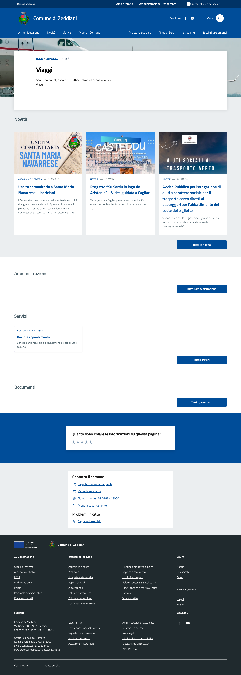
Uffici (17, 577)
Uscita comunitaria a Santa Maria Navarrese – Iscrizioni (46, 190)
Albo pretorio (124, 4)
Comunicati (183, 572)
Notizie (94, 179)
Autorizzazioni (75, 588)
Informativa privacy (132, 628)
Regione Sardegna (26, 4)
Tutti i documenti (201, 402)
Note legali (128, 633)
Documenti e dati (23, 598)
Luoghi (180, 599)
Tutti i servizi (202, 360)
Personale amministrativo (28, 593)
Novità (51, 32)
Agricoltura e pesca (30, 330)
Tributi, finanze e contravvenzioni (140, 588)
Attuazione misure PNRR (81, 644)
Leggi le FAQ (75, 623)
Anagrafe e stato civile (80, 577)
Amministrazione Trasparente (157, 4)
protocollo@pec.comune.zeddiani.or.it (40, 649)
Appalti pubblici (76, 582)
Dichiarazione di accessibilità (137, 638)
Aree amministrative (25, 572)
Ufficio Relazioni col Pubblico (29, 638)
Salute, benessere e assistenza (139, 582)
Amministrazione (28, 32)
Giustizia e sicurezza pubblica (137, 567)
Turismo (126, 593)
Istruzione (188, 32)
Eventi (180, 604)
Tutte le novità (202, 244)
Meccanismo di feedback (135, 644)
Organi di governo (23, 567)
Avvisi (180, 577)
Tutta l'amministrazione (201, 289)
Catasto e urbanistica (79, 593)
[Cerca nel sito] (220, 18)
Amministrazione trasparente (138, 623)
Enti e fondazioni (23, 582)
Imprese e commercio (134, 572)
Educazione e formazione (81, 603)
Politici (17, 588)
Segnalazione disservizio (81, 633)
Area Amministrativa (30, 179)
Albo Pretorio (129, 649)
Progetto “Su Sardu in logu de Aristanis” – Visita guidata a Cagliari (120, 190)
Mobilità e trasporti (132, 577)
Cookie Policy (21, 665)
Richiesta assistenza (79, 638)
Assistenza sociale (140, 32)
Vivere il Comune (89, 32)
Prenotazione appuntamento (84, 628)
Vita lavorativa (130, 598)
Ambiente (73, 572)
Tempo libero (167, 32)
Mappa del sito (52, 665)
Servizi (67, 32)
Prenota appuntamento (33, 337)
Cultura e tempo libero (80, 598)
